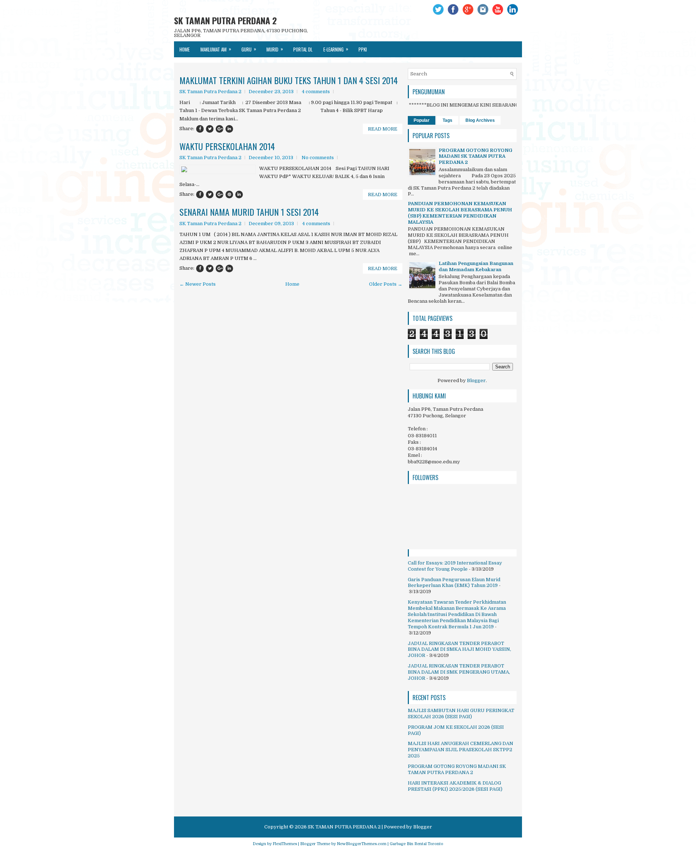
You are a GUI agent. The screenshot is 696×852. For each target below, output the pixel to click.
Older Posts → (385, 284)
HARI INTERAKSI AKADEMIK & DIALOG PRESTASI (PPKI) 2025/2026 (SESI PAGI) (455, 786)
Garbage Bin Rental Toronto (416, 843)
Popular (422, 120)
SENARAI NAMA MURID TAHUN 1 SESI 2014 (249, 211)
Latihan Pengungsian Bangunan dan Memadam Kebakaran (476, 266)
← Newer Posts (197, 284)
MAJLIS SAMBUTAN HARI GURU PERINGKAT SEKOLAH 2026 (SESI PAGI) (461, 713)
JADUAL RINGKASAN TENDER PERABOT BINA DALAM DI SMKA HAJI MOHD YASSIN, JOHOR (459, 649)
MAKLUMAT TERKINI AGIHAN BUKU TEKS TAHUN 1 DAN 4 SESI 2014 (288, 80)
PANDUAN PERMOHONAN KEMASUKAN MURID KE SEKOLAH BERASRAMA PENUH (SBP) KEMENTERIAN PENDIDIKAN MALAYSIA (460, 213)
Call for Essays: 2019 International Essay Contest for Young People (455, 566)
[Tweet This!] (210, 129)
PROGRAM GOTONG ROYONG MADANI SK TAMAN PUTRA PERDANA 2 (475, 156)
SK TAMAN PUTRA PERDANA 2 (225, 20)
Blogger (476, 380)
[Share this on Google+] (219, 129)
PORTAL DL (302, 49)
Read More (382, 129)
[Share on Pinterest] (229, 194)
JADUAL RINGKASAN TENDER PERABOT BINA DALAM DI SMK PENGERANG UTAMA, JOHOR (459, 672)
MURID (274, 49)
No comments (318, 157)
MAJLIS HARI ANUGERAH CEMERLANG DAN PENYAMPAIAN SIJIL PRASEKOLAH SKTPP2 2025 (460, 749)
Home (184, 49)
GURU (248, 49)
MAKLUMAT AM (215, 49)
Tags (447, 120)
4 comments (316, 91)
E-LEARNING (335, 49)
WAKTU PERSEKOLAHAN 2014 (227, 146)
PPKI (363, 49)
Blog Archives (480, 120)
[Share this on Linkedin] (229, 129)
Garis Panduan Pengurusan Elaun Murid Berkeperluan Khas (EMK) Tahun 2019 (454, 582)
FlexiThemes (285, 843)
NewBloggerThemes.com (361, 843)
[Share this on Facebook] (200, 129)
